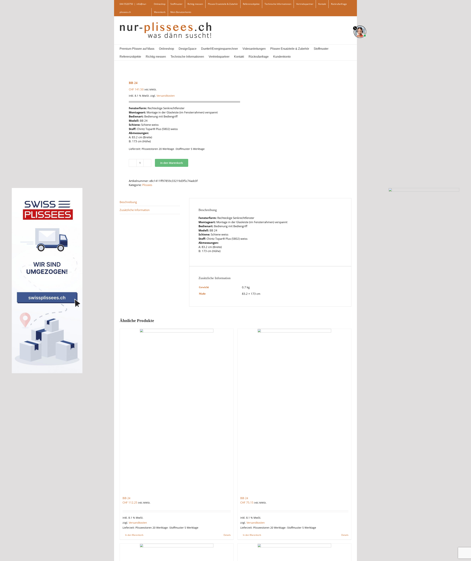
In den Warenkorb (171, 163)
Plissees (147, 185)
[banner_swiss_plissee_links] (47, 189)
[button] (305, 56)
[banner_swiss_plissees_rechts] (424, 189)
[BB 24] (176, 410)
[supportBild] (359, 25)
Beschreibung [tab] (128, 202)
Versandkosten (166, 95)
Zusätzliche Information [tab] (135, 210)
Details (227, 535)
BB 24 (126, 498)
